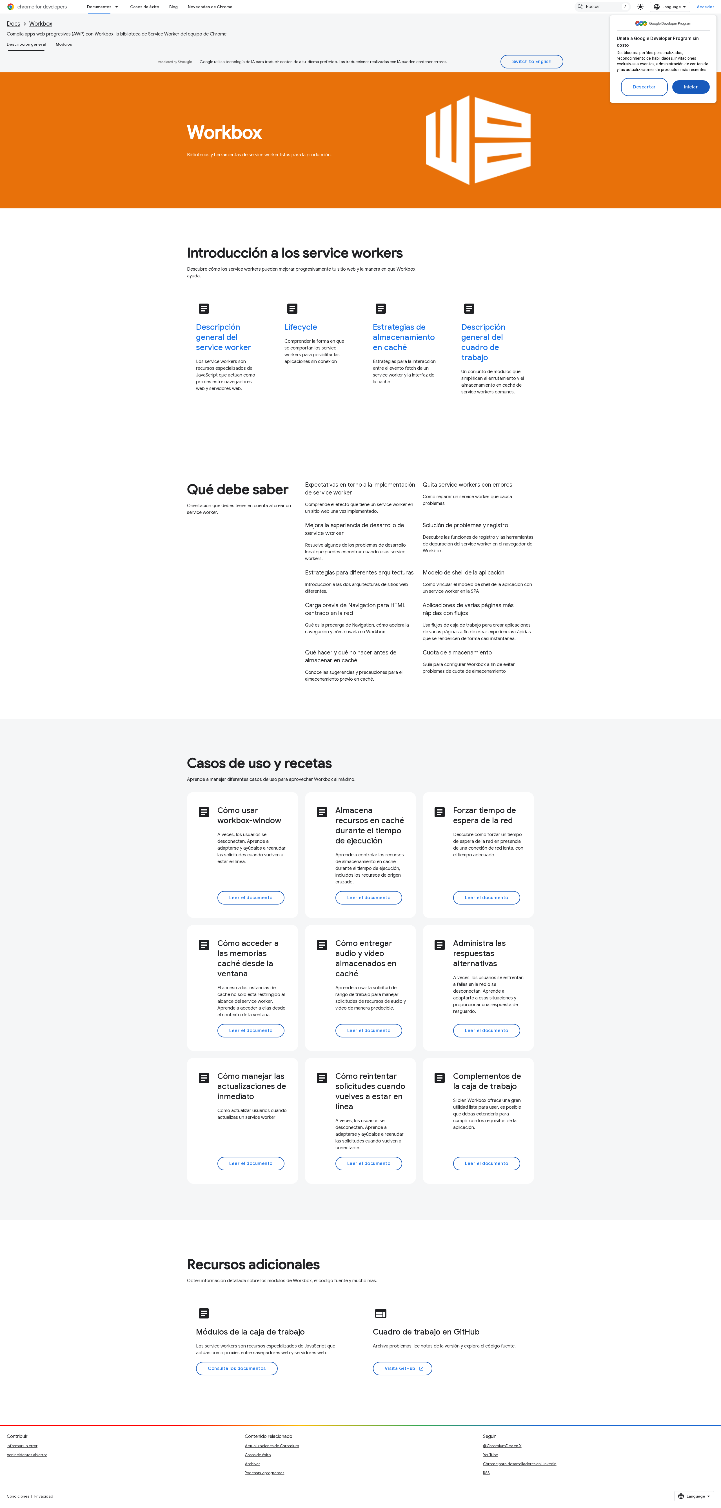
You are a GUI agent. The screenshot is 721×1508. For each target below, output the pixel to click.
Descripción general (26, 44)
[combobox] (603, 7)
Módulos (64, 44)
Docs (13, 23)
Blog (173, 6)
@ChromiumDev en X (502, 1445)
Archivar (252, 1463)
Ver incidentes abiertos (27, 1454)
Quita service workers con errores (467, 484)
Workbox (40, 23)
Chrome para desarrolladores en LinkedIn (520, 1463)
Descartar (644, 87)
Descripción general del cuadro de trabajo (483, 342)
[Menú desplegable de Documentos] (118, 6)
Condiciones (18, 1496)
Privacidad (43, 1496)
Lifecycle (300, 327)
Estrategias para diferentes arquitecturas (359, 572)
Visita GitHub (404, 1368)
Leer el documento (251, 898)
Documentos (99, 6)
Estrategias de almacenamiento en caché (404, 337)
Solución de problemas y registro (465, 525)
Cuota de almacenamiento (457, 652)
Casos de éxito (144, 6)
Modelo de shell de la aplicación (463, 572)
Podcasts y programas (264, 1472)
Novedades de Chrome (210, 6)
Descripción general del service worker (223, 337)
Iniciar (691, 87)
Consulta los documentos (237, 1368)
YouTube (490, 1454)
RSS (486, 1472)
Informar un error (22, 1445)
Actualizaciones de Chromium (272, 1445)
